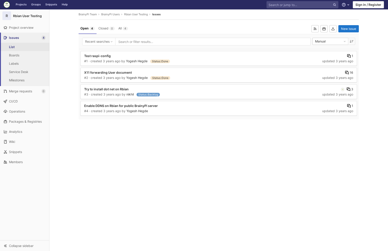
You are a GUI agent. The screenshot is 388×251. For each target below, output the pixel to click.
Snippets (51, 4)
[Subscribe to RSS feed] (315, 28)
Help (65, 4)
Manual (320, 41)
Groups (36, 4)
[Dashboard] (7, 4)
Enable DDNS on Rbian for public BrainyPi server (121, 106)
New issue (348, 29)
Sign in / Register (368, 5)
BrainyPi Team (88, 14)
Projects (21, 4)
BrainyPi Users (110, 14)
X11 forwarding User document (108, 72)
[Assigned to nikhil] (342, 89)
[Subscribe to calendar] (324, 28)
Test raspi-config (97, 56)
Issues (156, 14)
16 (351, 72)
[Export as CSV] (333, 28)
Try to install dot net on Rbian (106, 89)
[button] (24, 245)
